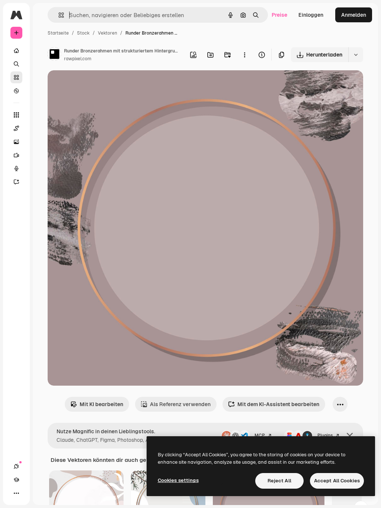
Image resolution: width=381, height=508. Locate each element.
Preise (279, 15)
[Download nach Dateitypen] (355, 54)
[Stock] (16, 77)
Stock (83, 33)
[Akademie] (16, 480)
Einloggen (310, 15)
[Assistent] (16, 182)
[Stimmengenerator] (16, 168)
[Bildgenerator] (16, 142)
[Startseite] (16, 51)
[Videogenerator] (16, 155)
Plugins (325, 435)
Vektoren (107, 33)
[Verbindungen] (16, 466)
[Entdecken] (16, 91)
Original (95, 84)
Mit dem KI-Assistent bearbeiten (278, 404)
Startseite (58, 33)
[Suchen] (16, 64)
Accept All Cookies (337, 481)
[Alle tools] (16, 115)
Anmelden (353, 15)
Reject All (279, 481)
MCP (259, 435)
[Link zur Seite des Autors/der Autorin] (54, 55)
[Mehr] (16, 493)
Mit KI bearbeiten (101, 404)
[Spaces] (16, 128)
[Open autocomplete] (58, 15)
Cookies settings (178, 480)
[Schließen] (349, 435)
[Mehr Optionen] (244, 54)
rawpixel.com (78, 59)
